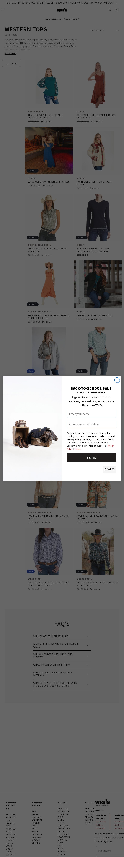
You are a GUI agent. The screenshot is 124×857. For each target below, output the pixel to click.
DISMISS (110, 469)
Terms (77, 448)
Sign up (91, 457)
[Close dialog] (117, 380)
